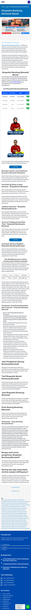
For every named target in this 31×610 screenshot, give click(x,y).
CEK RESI (15, 239)
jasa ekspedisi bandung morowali (19, 516)
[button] (29, 2)
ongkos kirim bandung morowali (18, 525)
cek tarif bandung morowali (13, 506)
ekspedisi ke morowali (7, 510)
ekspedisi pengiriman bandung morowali (16, 511)
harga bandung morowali (7, 513)
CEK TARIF (15, 166)
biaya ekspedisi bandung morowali (12, 499)
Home (3, 6)
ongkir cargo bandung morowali (18, 521)
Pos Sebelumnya (15, 487)
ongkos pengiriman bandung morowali (11, 526)
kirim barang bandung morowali (14, 520)
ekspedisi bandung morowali (19, 508)
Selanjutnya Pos (15, 491)
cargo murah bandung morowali (19, 503)
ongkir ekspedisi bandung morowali (10, 523)
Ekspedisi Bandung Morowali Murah (11, 45)
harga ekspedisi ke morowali (13, 515)
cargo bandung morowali (23, 501)
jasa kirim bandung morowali (8, 518)
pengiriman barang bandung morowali (20, 528)
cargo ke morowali (6, 503)
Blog (7, 6)
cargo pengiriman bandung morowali (10, 504)
